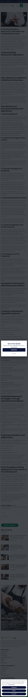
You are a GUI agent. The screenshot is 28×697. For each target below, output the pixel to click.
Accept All (14, 693)
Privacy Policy (11, 684)
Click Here (14, 350)
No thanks (14, 353)
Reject (14, 690)
